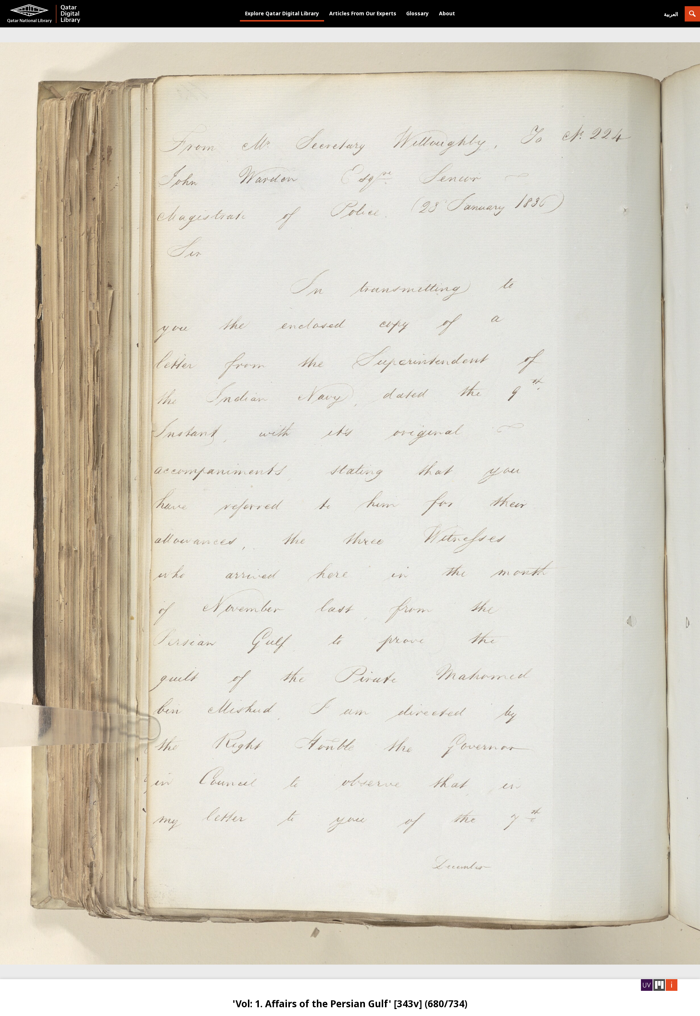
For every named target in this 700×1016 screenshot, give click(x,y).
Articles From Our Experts (362, 13)
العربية (671, 14)
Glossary (417, 13)
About (447, 13)
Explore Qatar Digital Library (282, 13)
